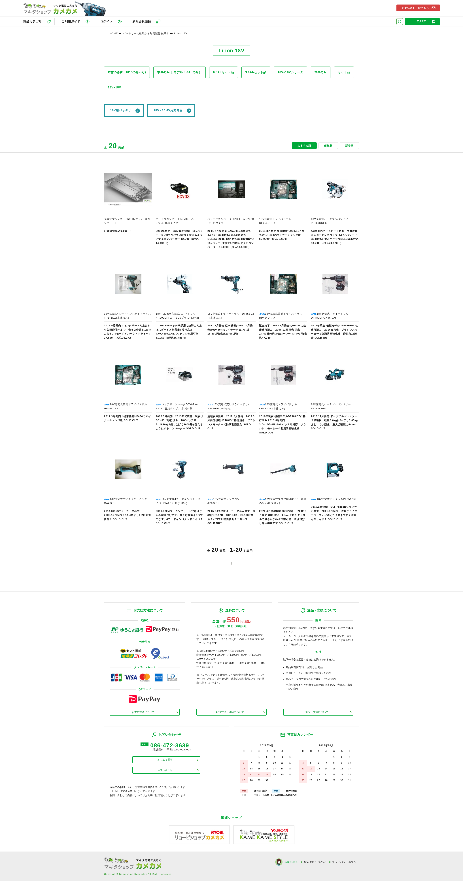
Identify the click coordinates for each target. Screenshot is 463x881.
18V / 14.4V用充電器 (168, 110)
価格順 (328, 145)
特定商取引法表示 (315, 862)
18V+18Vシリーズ (290, 72)
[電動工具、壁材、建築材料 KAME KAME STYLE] (263, 834)
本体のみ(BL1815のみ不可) (127, 72)
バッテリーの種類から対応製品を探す (146, 33)
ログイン (106, 21)
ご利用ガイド (71, 21)
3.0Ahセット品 (255, 72)
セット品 (344, 72)
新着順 (349, 145)
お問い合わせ (165, 770)
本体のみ (321, 72)
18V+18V (114, 87)
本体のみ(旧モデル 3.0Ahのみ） (179, 72)
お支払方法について (143, 712)
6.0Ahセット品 (223, 72)
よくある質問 (165, 759)
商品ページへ (128, 207)
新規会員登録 (142, 21)
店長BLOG (291, 862)
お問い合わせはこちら (415, 8)
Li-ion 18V (180, 33)
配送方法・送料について (230, 712)
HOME (113, 33)
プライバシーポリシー (345, 862)
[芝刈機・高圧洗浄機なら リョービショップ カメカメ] (199, 834)
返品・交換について (316, 712)
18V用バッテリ (120, 110)
